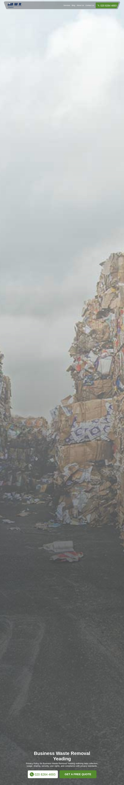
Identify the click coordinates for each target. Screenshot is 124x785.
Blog (73, 5)
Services (66, 5)
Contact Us (89, 5)
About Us (80, 5)
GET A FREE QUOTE (78, 774)
